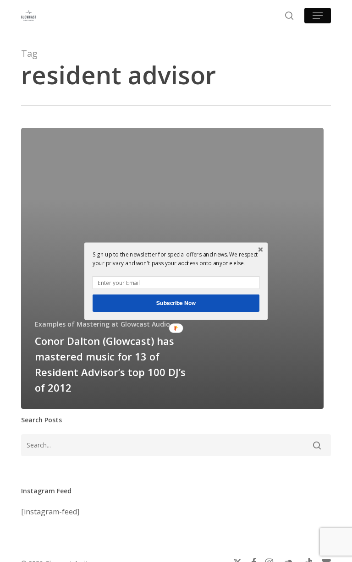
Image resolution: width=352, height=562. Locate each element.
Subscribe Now (176, 302)
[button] (176, 258)
